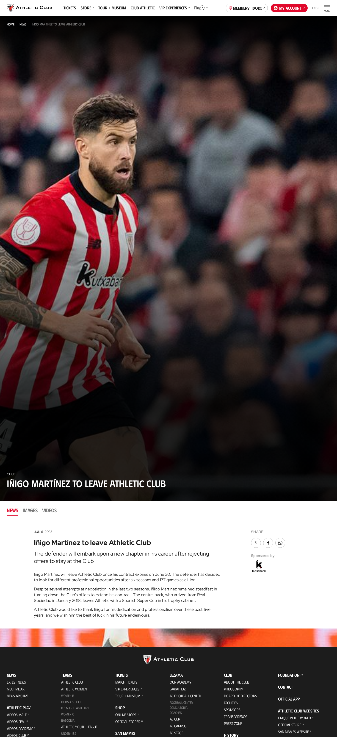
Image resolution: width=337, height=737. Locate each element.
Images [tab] (30, 510)
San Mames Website (293, 731)
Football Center (181, 702)
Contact (285, 687)
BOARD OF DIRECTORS (240, 696)
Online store (125, 714)
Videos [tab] (49, 510)
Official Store (289, 725)
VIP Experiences (127, 689)
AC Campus (178, 726)
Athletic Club (72, 682)
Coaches (176, 713)
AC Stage (176, 733)
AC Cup (175, 719)
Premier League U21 (75, 708)
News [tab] (12, 510)
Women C (67, 714)
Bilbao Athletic (72, 702)
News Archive (17, 696)
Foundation (288, 675)
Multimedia (16, 689)
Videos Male (17, 714)
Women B (67, 696)
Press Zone (233, 723)
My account (290, 8)
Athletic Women (74, 689)
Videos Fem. (16, 721)
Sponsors (232, 709)
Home (10, 24)
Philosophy (233, 689)
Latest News (16, 682)
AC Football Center (185, 696)
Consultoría (179, 707)
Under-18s (68, 733)
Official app (289, 698)
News (23, 24)
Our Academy (180, 682)
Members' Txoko (247, 8)
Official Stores (127, 721)
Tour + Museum (127, 696)
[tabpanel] (168, 572)
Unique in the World (294, 718)
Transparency (235, 716)
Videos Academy (20, 728)
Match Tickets (126, 682)
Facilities (231, 703)
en (313, 8)
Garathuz (178, 689)
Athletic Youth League (79, 727)
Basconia (68, 720)
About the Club (236, 682)
